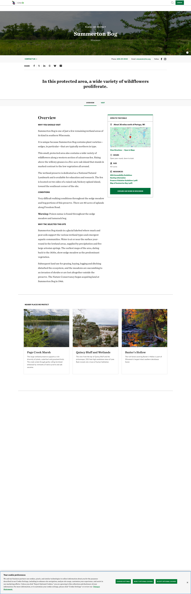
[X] (39, 66)
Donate (179, 2)
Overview (90, 103)
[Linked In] (44, 66)
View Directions (116, 150)
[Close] (187, 582)
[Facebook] (34, 66)
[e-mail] (61, 66)
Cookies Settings (123, 581)
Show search (172, 2)
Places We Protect (95, 27)
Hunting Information (118, 178)
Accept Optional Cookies (166, 581)
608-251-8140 (122, 59)
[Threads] (50, 66)
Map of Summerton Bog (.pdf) (121, 183)
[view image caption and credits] (187, 52)
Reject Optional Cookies (143, 581)
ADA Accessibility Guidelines (121, 175)
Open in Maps (129, 150)
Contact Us (30, 59)
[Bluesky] (55, 66)
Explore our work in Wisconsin (130, 191)
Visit (103, 103)
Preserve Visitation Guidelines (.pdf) (124, 180)
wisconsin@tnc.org (143, 59)
